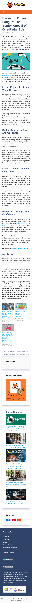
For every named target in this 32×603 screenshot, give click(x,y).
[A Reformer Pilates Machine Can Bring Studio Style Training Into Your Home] (16, 476)
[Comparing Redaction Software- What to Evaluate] (16, 494)
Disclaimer (6, 542)
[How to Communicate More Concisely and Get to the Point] (16, 438)
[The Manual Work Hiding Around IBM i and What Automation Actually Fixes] (16, 456)
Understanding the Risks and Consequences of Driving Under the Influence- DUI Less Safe (7, 337)
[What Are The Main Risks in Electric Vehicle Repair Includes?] (8, 306)
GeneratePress (18, 600)
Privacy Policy (7, 545)
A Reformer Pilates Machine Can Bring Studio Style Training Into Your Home (16, 485)
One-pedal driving (8, 144)
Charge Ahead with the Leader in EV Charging (20, 314)
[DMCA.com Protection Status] (8, 560)
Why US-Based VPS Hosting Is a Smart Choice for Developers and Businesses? (16, 429)
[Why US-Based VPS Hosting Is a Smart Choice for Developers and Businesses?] (16, 420)
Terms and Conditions (10, 547)
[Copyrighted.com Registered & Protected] (8, 567)
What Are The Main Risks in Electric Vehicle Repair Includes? (7, 315)
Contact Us (6, 539)
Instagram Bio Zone (9, 552)
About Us (6, 536)
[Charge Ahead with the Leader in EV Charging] (21, 306)
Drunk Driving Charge (20, 248)
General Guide (6, 350)
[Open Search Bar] (28, 12)
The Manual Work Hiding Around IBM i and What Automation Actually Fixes (14, 466)
